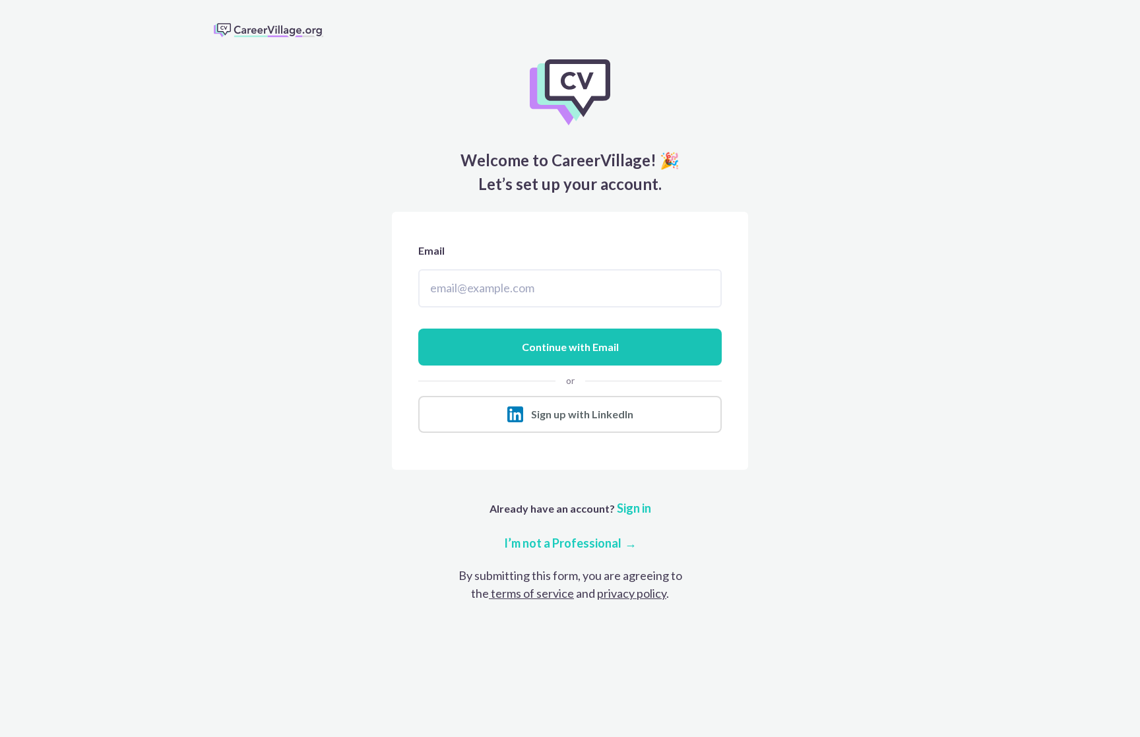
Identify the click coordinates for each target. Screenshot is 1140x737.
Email (431, 250)
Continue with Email (570, 346)
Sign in (633, 508)
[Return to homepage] (273, 29)
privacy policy (631, 593)
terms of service (531, 593)
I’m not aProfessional (562, 543)
